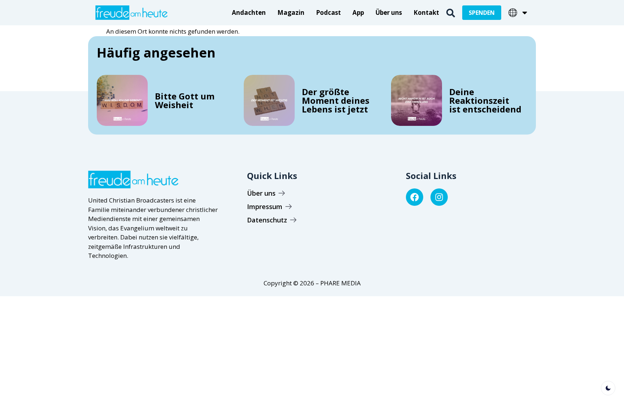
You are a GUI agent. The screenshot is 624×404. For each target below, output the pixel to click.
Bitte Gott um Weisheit (184, 100)
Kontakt (426, 12)
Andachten (249, 12)
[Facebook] (414, 197)
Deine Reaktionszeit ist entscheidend (485, 100)
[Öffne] (525, 13)
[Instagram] (439, 197)
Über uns (389, 12)
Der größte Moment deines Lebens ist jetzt (335, 100)
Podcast (328, 12)
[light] (608, 388)
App (358, 12)
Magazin (290, 12)
